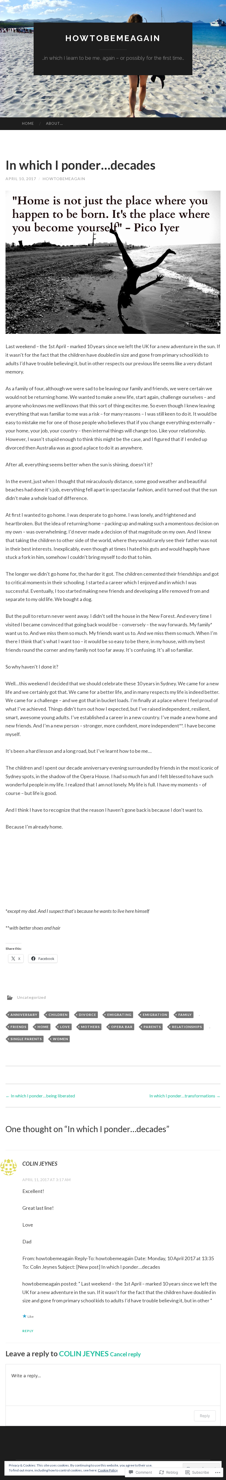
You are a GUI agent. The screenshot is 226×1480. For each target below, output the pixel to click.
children (58, 1015)
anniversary (23, 1015)
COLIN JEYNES (84, 1353)
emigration (155, 1015)
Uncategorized (31, 997)
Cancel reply (125, 1354)
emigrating (119, 1015)
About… (54, 123)
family (185, 1015)
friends (18, 1027)
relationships (187, 1027)
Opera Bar (122, 1027)
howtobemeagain (113, 38)
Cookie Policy (108, 1470)
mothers (90, 1027)
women (60, 1039)
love (65, 1027)
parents (152, 1027)
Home (28, 123)
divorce (87, 1015)
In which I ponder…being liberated (40, 1095)
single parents (26, 1039)
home (43, 1027)
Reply (28, 1331)
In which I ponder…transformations (184, 1095)
